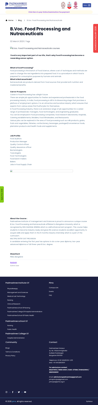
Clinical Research (13, 304)
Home (10, 20)
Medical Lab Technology (16, 296)
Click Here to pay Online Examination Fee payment (49, 12)
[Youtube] (25, 392)
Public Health (12, 329)
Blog (20, 20)
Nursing (10, 300)
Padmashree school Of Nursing (18, 308)
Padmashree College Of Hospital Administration (24, 312)
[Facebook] (13, 392)
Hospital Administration (16, 338)
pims (14, 401)
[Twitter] (19, 392)
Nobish (13, 262)
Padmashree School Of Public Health (20, 315)
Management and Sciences (17, 292)
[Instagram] (6, 392)
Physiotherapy (12, 289)
